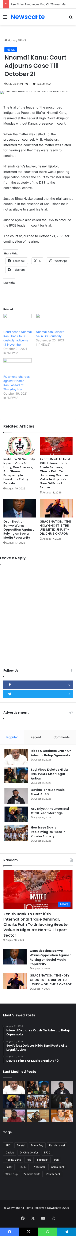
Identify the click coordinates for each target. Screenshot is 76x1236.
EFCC (47, 1152)
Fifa (29, 1159)
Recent (35, 737)
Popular (12, 737)
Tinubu (22, 1166)
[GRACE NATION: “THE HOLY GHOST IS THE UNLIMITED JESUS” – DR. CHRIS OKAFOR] (56, 508)
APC (8, 1145)
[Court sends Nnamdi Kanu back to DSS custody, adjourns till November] (17, 322)
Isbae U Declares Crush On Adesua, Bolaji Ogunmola (51, 753)
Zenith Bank (53, 1174)
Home (11, 40)
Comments (61, 737)
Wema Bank (58, 1166)
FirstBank (42, 1159)
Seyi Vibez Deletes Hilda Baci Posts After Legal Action (49, 774)
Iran (56, 1159)
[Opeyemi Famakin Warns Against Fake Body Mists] (14, 1116)
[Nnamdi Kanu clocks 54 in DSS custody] (50, 322)
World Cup (11, 1174)
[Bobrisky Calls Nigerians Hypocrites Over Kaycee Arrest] (62, 1116)
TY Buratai (38, 1166)
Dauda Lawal (57, 1145)
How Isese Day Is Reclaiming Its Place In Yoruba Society (48, 831)
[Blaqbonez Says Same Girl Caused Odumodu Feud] (38, 1116)
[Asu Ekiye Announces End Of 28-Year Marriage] (16, 814)
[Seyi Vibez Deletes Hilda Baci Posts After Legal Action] (16, 775)
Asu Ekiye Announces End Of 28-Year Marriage (42, 4)
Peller (8, 1166)
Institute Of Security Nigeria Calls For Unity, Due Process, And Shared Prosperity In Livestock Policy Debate (19, 471)
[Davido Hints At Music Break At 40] (16, 796)
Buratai (21, 1145)
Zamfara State (31, 1174)
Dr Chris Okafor (29, 1152)
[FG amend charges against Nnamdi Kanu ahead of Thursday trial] (17, 366)
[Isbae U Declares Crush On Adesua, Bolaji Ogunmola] (16, 757)
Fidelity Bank (13, 1159)
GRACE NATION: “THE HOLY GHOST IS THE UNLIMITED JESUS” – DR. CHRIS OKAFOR (55, 527)
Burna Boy (37, 1145)
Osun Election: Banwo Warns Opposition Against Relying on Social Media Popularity (18, 529)
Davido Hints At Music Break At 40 (48, 792)
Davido (9, 1152)
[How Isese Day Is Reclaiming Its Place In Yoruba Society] (16, 833)
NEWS (22, 40)
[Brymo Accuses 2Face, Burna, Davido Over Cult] (62, 1101)
